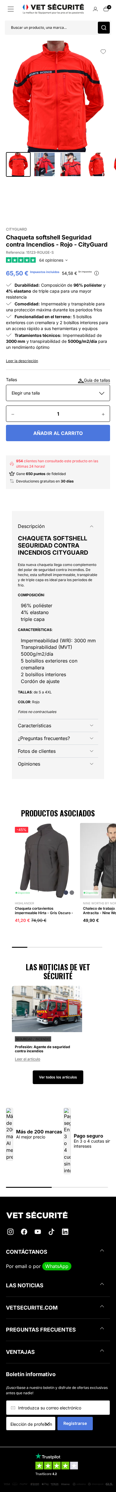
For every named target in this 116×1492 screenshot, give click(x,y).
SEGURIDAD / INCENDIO (33, 1039)
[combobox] (32, 1424)
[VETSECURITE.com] (58, 1215)
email (21, 1266)
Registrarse (75, 1423)
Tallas (11, 379)
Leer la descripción (22, 361)
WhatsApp (56, 1266)
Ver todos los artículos (58, 1077)
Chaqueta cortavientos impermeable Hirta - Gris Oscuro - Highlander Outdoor (44, 913)
